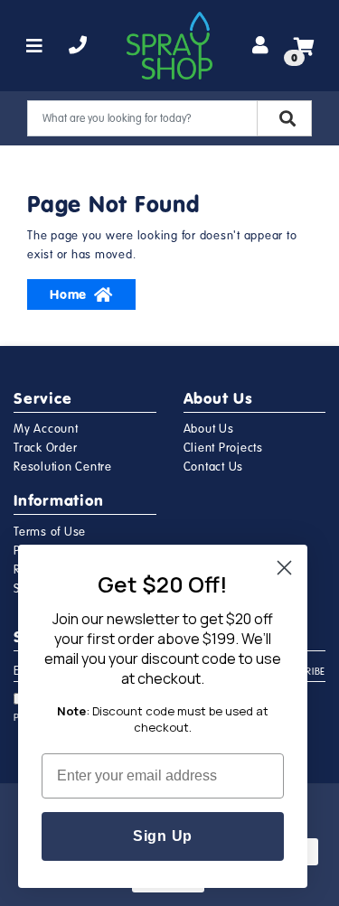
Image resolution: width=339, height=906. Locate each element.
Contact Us (214, 467)
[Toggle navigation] (34, 46)
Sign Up (163, 836)
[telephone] (78, 46)
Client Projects (223, 448)
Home (68, 294)
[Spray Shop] (169, 45)
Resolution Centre (63, 467)
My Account (46, 429)
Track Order (45, 448)
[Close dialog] (284, 568)
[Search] (284, 118)
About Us (209, 429)
